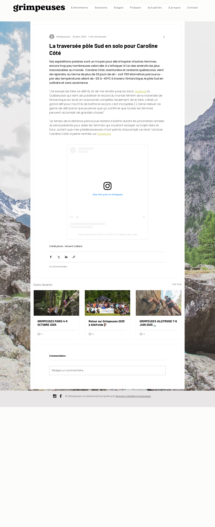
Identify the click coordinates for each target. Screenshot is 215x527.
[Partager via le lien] (73, 256)
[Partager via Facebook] (50, 256)
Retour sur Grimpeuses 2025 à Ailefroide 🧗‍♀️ (107, 322)
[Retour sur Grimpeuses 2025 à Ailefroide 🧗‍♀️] (107, 303)
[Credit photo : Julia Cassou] (158, 303)
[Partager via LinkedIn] (66, 256)
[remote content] (107, 192)
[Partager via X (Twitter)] (58, 256)
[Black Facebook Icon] (60, 396)
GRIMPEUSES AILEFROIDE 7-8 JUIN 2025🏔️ (158, 322)
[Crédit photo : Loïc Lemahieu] (56, 303)
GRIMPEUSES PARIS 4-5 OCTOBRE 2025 (52, 322)
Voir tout (176, 284)
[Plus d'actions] (164, 37)
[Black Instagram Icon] (54, 396)
